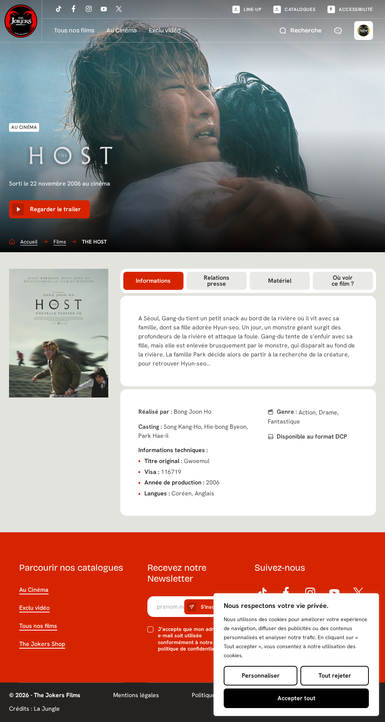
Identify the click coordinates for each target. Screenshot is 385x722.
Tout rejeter (334, 675)
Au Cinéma (121, 30)
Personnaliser (261, 675)
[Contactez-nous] (338, 30)
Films (59, 241)
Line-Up (252, 9)
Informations (153, 281)
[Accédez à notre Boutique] (363, 30)
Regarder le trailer (55, 209)
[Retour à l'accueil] (21, 21)
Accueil (29, 241)
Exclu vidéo (165, 30)
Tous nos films (74, 30)
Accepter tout (296, 698)
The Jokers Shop (42, 644)
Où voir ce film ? (343, 281)
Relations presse (216, 281)
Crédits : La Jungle (34, 709)
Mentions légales (136, 695)
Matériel (279, 281)
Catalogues (300, 9)
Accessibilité (356, 9)
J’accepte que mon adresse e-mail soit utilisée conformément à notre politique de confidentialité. (191, 639)
